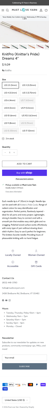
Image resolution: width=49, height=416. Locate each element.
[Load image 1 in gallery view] (24, 32)
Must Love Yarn (13, 407)
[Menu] (3, 10)
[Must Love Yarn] (24, 10)
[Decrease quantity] (4, 152)
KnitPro (8, 70)
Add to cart (24, 164)
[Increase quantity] (15, 152)
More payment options (24, 179)
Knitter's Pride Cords (29, 204)
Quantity (6, 147)
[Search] (8, 10)
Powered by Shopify (27, 407)
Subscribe (24, 366)
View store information (13, 192)
